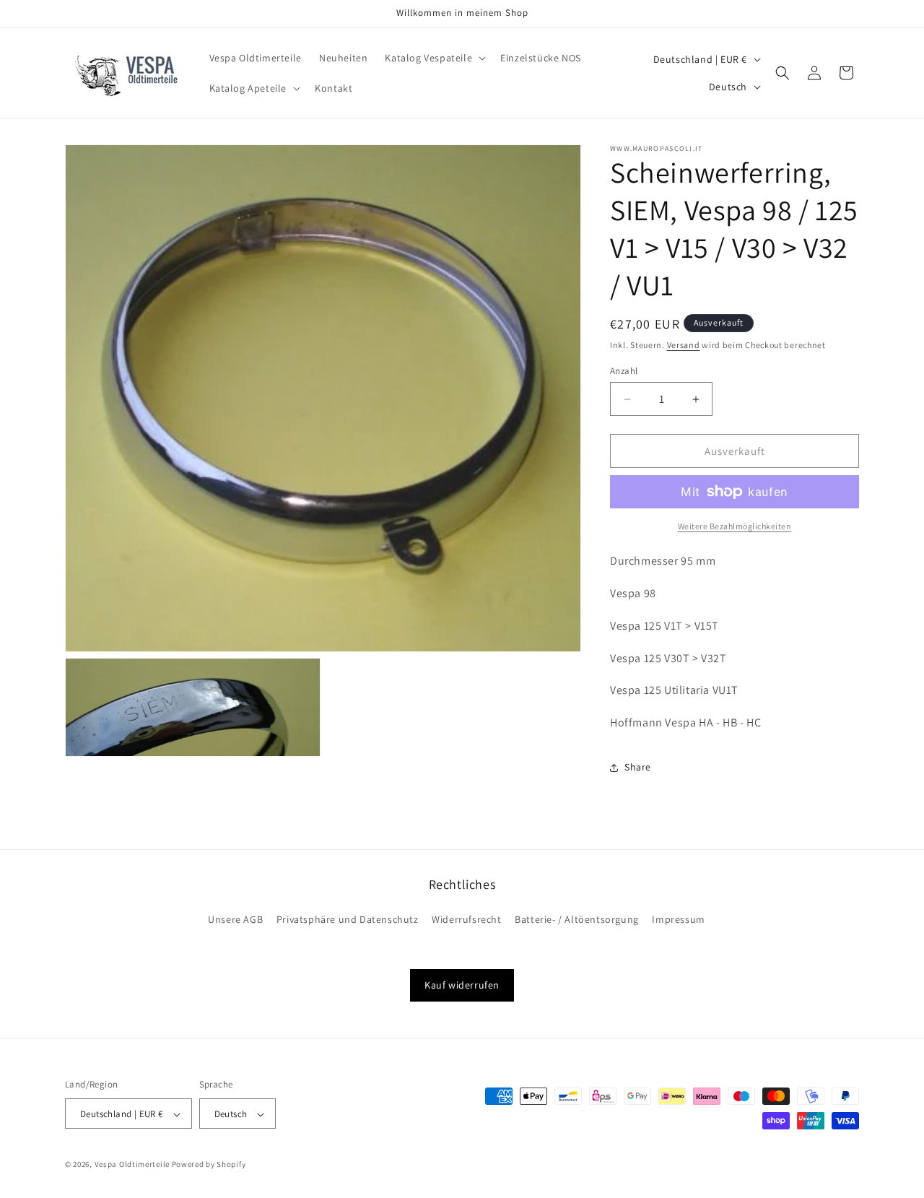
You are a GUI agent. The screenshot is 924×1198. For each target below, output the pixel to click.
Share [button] (637, 766)
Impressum (678, 919)
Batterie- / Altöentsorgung (577, 919)
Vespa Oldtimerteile (132, 1165)
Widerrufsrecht (466, 919)
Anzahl (623, 371)
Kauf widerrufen (462, 984)
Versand (683, 344)
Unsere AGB (235, 919)
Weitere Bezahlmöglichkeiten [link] (735, 526)
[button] (434, 58)
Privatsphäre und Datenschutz (347, 919)
